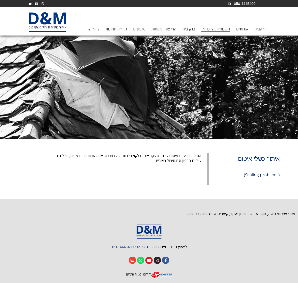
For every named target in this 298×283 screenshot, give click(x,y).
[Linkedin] (36, 3)
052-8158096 (148, 246)
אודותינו (242, 29)
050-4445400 (122, 246)
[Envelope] (132, 260)
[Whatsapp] (140, 260)
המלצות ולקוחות (163, 29)
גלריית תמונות (116, 29)
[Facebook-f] (165, 260)
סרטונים (139, 29)
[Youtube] (30, 3)
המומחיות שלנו (218, 29)
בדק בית (188, 29)
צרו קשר (93, 29)
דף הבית (261, 29)
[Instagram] (42, 3)
